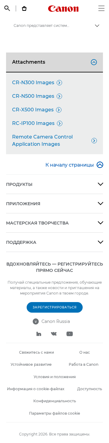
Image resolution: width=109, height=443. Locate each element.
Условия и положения (55, 376)
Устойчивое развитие (31, 364)
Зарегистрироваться (55, 307)
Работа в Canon (83, 364)
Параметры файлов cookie (54, 413)
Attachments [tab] (53, 62)
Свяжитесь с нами (36, 352)
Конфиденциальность (54, 401)
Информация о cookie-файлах (35, 389)
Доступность (89, 389)
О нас (84, 352)
